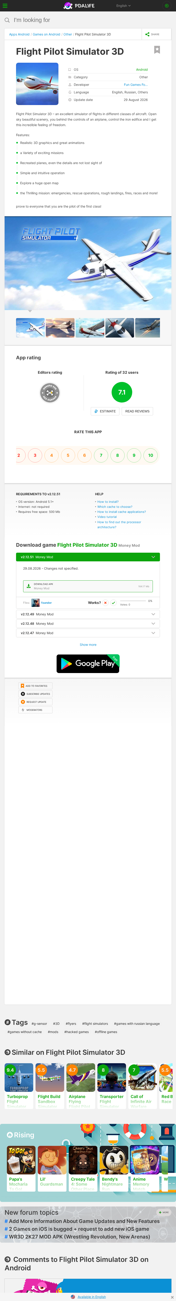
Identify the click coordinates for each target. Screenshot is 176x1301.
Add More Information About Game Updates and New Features (82, 1221)
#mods (53, 1032)
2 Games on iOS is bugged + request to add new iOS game (77, 1229)
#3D (56, 1023)
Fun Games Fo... (136, 85)
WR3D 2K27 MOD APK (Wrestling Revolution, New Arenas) (77, 1236)
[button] (167, 220)
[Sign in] (166, 5)
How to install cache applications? (121, 512)
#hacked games (76, 1032)
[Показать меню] (5, 5)
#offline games (106, 1032)
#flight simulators (95, 1023)
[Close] (172, 1297)
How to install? (108, 501)
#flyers (71, 1023)
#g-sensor (39, 1023)
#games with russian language (137, 1023)
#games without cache (25, 1032)
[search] (79, 20)
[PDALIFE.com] (79, 5)
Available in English (92, 1297)
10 (150, 455)
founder (46, 602)
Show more (88, 644)
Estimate (108, 411)
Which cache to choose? (114, 506)
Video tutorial (107, 517)
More (166, 1212)
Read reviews (137, 411)
